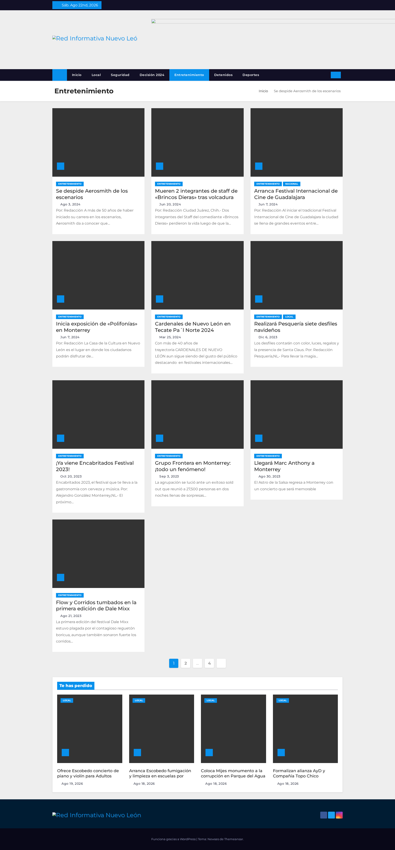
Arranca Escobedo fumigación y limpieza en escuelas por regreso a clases (160, 776)
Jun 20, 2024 (170, 204)
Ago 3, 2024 (70, 204)
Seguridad (120, 75)
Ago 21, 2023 (70, 616)
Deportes (251, 75)
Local (96, 75)
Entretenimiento (189, 75)
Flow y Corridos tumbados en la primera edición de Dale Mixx (96, 605)
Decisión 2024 (152, 75)
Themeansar (233, 839)
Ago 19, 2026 (72, 784)
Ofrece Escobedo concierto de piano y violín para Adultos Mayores (88, 776)
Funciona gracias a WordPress (173, 839)
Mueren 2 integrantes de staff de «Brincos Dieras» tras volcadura (196, 194)
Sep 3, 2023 (169, 476)
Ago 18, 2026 (144, 784)
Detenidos (223, 75)
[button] (325, 75)
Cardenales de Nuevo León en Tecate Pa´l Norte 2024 (193, 327)
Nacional (291, 183)
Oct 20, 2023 (71, 476)
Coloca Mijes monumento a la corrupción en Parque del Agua (233, 773)
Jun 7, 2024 (268, 204)
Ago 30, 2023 (269, 476)
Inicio (77, 75)
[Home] (59, 75)
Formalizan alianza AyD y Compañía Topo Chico (299, 773)
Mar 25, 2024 (170, 337)
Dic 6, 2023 (268, 337)
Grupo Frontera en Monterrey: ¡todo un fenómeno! (193, 466)
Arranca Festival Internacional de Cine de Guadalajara (296, 194)
